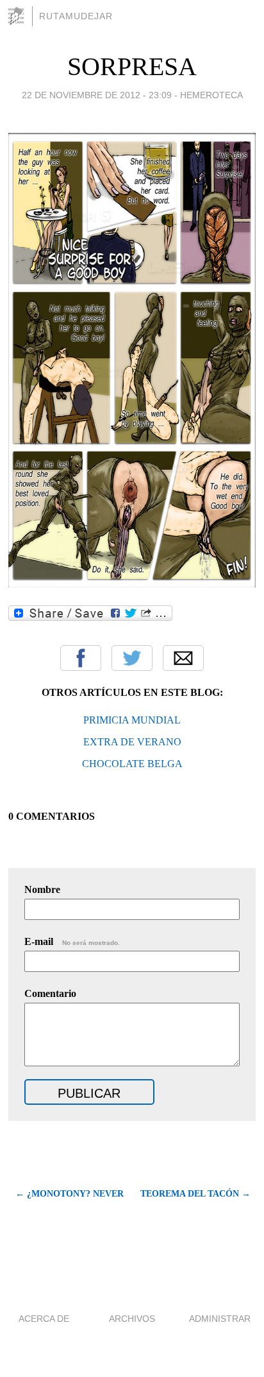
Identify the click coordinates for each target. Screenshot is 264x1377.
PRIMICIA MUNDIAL (132, 719)
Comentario (50, 993)
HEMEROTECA (211, 95)
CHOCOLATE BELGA (132, 763)
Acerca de (44, 1318)
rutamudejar (76, 16)
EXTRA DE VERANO (132, 741)
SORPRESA (132, 66)
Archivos (132, 1318)
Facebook (80, 658)
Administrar (220, 1318)
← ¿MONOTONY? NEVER (69, 1194)
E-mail (72, 941)
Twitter (132, 658)
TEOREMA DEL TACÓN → (195, 1194)
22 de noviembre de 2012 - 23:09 (97, 95)
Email (183, 658)
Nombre (42, 889)
